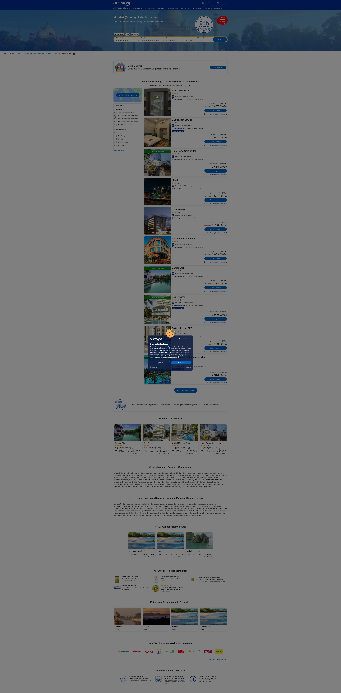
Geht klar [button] (181, 363)
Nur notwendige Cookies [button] (185, 338)
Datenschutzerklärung (155, 366)
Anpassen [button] (160, 363)
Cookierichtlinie (153, 367)
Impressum (188, 367)
